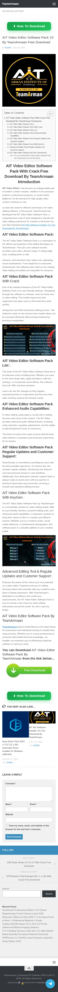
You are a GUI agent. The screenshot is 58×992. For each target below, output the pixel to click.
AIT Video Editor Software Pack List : (24, 130)
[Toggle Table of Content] (48, 113)
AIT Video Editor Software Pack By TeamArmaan (28, 153)
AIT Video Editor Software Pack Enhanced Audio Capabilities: (28, 134)
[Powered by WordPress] (19, 983)
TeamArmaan (10, 3)
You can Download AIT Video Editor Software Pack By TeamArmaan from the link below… (32, 157)
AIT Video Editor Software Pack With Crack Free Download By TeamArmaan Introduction (28, 119)
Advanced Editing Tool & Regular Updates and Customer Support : (27, 148)
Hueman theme (43, 983)
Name (8, 804)
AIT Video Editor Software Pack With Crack (26, 127)
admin (8, 48)
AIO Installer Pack (13, 11)
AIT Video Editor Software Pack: (22, 124)
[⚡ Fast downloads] (50, 983)
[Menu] (54, 4)
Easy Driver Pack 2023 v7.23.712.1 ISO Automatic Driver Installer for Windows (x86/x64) (13, 748)
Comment (10, 783)
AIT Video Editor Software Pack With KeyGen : (27, 144)
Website (9, 814)
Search (5, 888)
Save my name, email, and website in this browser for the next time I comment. (27, 827)
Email (33, 804)
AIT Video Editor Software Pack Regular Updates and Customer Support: (30, 140)
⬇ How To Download (29, 26)
